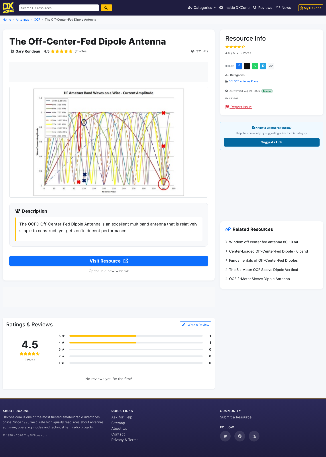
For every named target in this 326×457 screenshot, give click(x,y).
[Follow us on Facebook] (239, 436)
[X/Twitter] (247, 66)
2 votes (245, 53)
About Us (119, 428)
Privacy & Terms (124, 439)
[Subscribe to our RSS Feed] (254, 436)
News (286, 7)
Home (7, 19)
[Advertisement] (108, 72)
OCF (37, 19)
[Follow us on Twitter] (225, 436)
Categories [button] (203, 7)
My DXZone (312, 8)
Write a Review (198, 325)
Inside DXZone (236, 7)
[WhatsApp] (255, 66)
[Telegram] (263, 66)
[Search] (106, 7)
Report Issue (241, 107)
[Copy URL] (271, 66)
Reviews (264, 7)
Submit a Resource (235, 417)
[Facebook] (239, 66)
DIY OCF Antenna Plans (243, 81)
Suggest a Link (271, 142)
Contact (118, 434)
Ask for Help (121, 417)
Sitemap (118, 423)
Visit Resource (106, 261)
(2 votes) (81, 51)
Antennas (22, 19)
